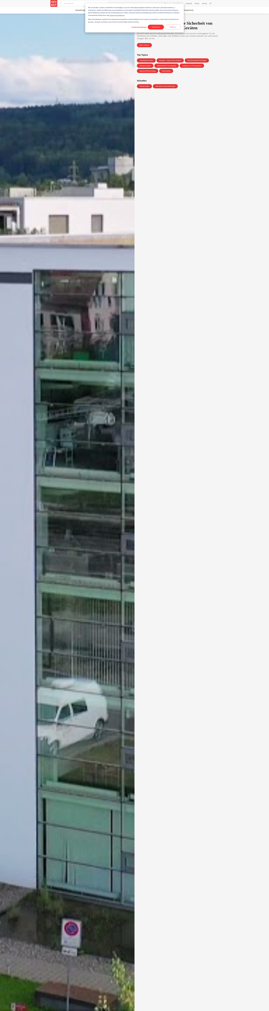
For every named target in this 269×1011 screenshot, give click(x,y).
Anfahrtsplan (166, 71)
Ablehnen (173, 27)
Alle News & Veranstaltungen (165, 86)
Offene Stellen (144, 86)
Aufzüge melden (145, 66)
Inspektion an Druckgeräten (191, 66)
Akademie (189, 3)
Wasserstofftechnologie (148, 71)
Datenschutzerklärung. (117, 15)
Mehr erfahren (144, 45)
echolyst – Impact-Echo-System (170, 60)
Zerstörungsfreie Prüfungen (196, 60)
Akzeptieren (156, 27)
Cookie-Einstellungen (138, 27)
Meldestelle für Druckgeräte (166, 66)
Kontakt (204, 3)
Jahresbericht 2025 (146, 60)
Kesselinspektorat (83, 10)
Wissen (197, 3)
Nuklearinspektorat (185, 10)
